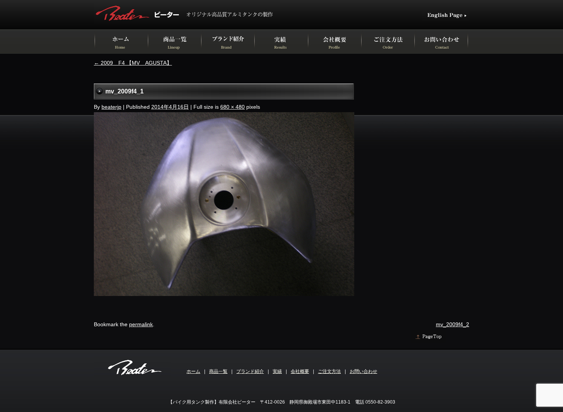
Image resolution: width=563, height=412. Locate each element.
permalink (141, 324)
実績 (277, 371)
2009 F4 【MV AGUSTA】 (133, 63)
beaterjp (111, 107)
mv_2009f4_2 (452, 324)
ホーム (193, 371)
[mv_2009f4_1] (224, 294)
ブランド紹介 (250, 371)
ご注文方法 (329, 371)
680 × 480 (232, 107)
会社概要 (300, 371)
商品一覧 (218, 371)
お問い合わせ (363, 371)
